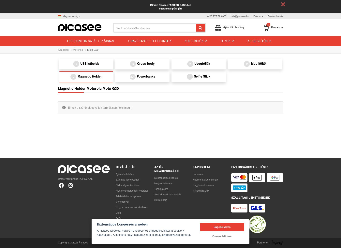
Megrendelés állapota (166, 177)
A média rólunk (201, 190)
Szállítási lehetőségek (127, 179)
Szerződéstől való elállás (167, 194)
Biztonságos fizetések (127, 185)
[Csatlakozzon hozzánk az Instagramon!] (70, 185)
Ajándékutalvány (125, 174)
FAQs (119, 218)
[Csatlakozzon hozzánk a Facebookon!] (61, 185)
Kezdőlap (63, 49)
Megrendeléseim (163, 183)
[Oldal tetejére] (5, 243)
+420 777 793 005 (217, 16)
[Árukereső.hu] (257, 224)
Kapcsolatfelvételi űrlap (205, 179)
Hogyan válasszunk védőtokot (132, 207)
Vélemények (122, 201)
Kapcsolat (198, 174)
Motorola (78, 49)
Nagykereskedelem (203, 185)
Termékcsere (161, 188)
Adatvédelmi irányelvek (128, 196)
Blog (118, 212)
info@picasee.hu (240, 16)
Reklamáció (160, 199)
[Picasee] (79, 27)
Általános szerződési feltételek (132, 190)
